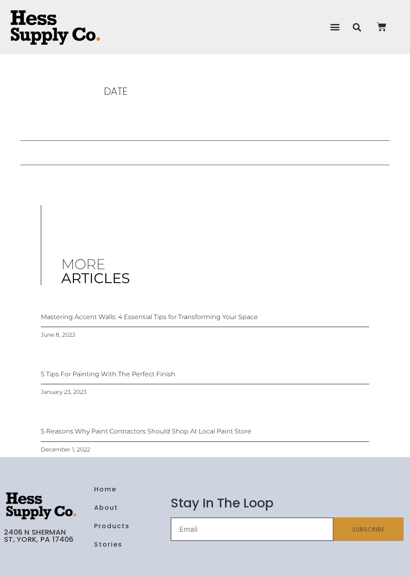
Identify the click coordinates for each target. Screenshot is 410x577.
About (106, 507)
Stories (108, 544)
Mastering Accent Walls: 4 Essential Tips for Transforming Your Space (149, 317)
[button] (335, 27)
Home (105, 489)
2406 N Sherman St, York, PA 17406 (38, 535)
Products (112, 526)
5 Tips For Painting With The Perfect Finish (108, 374)
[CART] (382, 27)
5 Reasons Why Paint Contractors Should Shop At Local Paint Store (146, 431)
